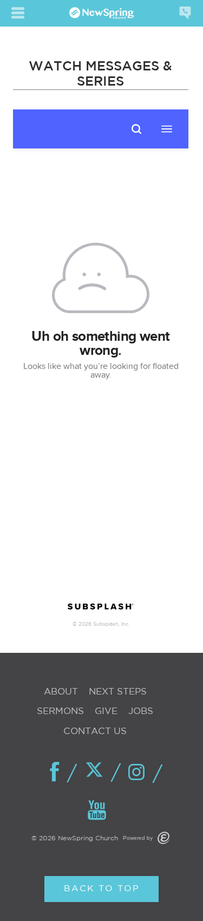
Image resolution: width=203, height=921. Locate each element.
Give (106, 712)
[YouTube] (97, 811)
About (61, 692)
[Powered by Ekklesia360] (164, 838)
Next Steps (118, 692)
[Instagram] (139, 773)
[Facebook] (55, 772)
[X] (97, 772)
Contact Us (95, 732)
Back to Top (102, 889)
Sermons (60, 712)
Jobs (140, 712)
